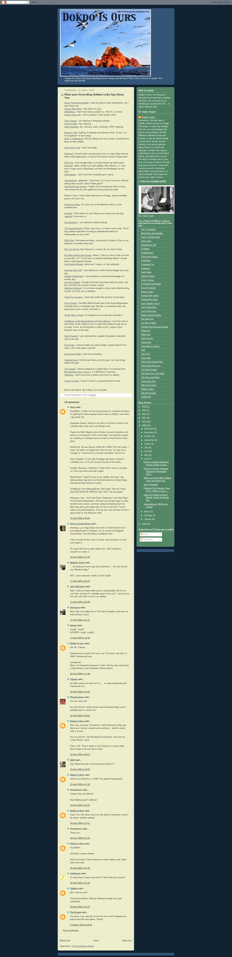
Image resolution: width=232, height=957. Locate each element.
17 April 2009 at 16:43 (80, 638)
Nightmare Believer (73, 288)
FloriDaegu (146, 260)
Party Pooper (70, 121)
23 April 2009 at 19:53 (80, 769)
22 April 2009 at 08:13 (80, 754)
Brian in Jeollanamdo (73, 139)
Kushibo (68, 213)
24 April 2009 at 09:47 (80, 805)
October (148, 436)
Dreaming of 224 (148, 245)
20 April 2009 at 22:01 (80, 692)
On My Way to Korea (74, 315)
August (147, 444)
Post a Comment (70, 930)
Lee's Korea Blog (149, 307)
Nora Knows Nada (72, 354)
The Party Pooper (149, 370)
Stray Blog (146, 358)
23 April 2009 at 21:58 (80, 784)
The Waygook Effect (150, 377)
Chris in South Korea (80, 524)
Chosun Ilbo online (72, 109)
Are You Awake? (148, 229)
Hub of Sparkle (71, 336)
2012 (144, 414)
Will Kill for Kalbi (148, 393)
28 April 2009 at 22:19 (80, 883)
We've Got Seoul (148, 385)
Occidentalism (70, 222)
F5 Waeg (145, 249)
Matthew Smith (77, 563)
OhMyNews (69, 112)
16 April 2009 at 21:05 (80, 557)
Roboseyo (69, 154)
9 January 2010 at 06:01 (81, 925)
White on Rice (147, 389)
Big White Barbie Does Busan (78, 255)
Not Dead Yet (147, 319)
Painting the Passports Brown (154, 327)
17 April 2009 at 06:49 (80, 602)
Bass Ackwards (151, 485)
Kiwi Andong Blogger (73, 264)
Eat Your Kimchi (71, 249)
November (149, 432)
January (148, 519)
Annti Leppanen (71, 127)
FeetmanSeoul (71, 360)
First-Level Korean (149, 257)
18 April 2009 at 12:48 (80, 674)
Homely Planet (148, 276)
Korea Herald (83, 103)
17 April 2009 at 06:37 (80, 581)
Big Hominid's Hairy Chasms (77, 372)
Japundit (68, 216)
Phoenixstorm (77, 697)
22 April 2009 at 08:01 (80, 716)
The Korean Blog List (150, 366)
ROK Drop (69, 240)
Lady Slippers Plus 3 (150, 303)
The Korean (75, 912)
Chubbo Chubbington (73, 276)
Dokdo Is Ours (77, 643)
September (149, 440)
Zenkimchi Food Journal (75, 187)
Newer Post (65, 940)
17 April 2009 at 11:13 (80, 620)
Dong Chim (146, 241)
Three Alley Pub (148, 381)
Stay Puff (145, 354)
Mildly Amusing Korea (151, 315)
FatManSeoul (147, 253)
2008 (144, 524)
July (146, 447)
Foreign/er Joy (147, 264)
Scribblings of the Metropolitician (79, 321)
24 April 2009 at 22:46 (80, 868)
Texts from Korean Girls (152, 362)
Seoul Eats (69, 345)
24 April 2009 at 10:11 (80, 823)
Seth (143, 350)
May (146, 455)
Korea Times (70, 103)
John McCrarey (77, 586)
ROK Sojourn (147, 338)
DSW (72, 760)
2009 (144, 425)
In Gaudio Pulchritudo (151, 284)
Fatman (73, 679)
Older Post (127, 940)
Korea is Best (147, 292)
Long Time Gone (148, 311)
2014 (144, 410)
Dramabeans (70, 175)
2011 (144, 418)
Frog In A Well (70, 124)
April (146, 459)
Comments (147, 539)
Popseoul (68, 166)
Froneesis (145, 268)
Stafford (74, 888)
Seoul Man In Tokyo (150, 346)
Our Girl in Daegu (72, 282)
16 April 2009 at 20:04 (80, 518)
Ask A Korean (70, 303)
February (148, 515)
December (149, 429)
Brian (72, 407)
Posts (145, 534)
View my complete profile (153, 181)
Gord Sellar (146, 272)
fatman (73, 625)
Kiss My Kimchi (148, 288)
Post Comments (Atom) (83, 946)
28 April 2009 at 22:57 (80, 907)
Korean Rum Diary (149, 300)
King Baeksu (104, 321)
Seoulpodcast (70, 181)
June (146, 451)
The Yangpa (69, 369)
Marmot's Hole (70, 133)
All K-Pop (68, 163)
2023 (144, 407)
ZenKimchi (75, 873)
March (147, 512)
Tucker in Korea (71, 381)
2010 (144, 422)
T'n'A (99, 109)
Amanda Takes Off (73, 270)
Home (96, 940)
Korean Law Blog (72, 205)
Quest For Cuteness (73, 297)
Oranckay (68, 375)
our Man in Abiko (148, 323)
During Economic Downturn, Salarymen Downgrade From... (156, 471)
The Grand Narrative (73, 228)
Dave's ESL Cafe (72, 148)
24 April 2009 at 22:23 (80, 838)
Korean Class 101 (72, 115)
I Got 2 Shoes (147, 280)
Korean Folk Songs (150, 296)
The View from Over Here (152, 373)
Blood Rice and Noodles (152, 233)
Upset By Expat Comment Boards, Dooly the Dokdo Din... (156, 498)
